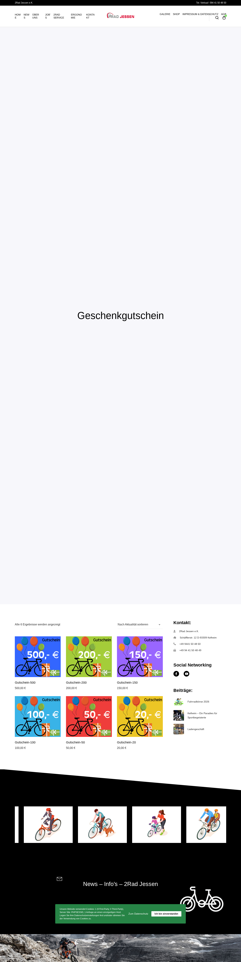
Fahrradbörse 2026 (198, 701)
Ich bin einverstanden (166, 913)
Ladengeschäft (196, 729)
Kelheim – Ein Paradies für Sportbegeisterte (202, 715)
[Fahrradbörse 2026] (178, 701)
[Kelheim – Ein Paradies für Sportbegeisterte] (178, 715)
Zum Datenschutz (138, 913)
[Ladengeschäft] (178, 729)
